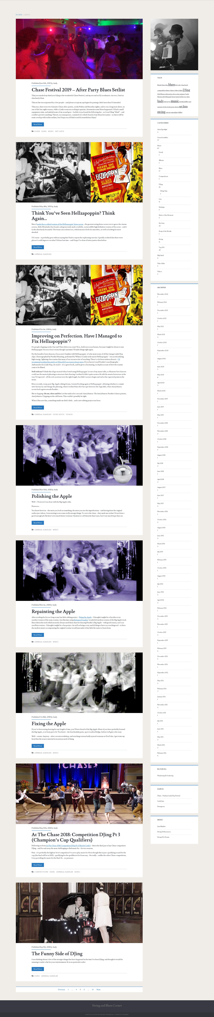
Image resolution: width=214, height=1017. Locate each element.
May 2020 (160, 375)
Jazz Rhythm (161, 826)
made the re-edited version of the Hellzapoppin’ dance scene (60, 224)
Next (98, 989)
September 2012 (162, 673)
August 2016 (161, 528)
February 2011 (161, 753)
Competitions (41, 872)
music (175, 101)
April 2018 (160, 479)
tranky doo (168, 112)
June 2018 (160, 471)
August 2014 (161, 576)
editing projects (169, 94)
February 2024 (162, 302)
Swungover (161, 806)
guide (163, 97)
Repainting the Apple (79, 570)
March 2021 (161, 334)
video (180, 112)
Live (160, 199)
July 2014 (160, 584)
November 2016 (162, 511)
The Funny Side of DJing (79, 913)
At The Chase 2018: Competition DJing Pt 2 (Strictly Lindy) (68, 846)
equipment (182, 94)
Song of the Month (165, 231)
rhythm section (170, 107)
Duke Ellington (161, 94)
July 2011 (160, 721)
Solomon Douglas (81, 620)
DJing (44, 131)
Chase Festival (184, 85)
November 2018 (162, 431)
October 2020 (162, 342)
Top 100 (161, 247)
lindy (160, 101)
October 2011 (161, 713)
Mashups (162, 207)
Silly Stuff (160, 255)
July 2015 (160, 552)
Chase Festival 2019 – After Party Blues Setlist (79, 49)
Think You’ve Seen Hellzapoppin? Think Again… (79, 172)
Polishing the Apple (79, 455)
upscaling (174, 112)
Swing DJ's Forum (163, 837)
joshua (188, 97)
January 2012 (161, 697)
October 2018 (161, 439)
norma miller (183, 102)
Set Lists (59, 131)
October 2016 (161, 520)
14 (93, 989)
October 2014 (161, 568)
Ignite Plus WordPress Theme (98, 1014)
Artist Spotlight (162, 129)
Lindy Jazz (160, 801)
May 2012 (160, 681)
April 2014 (160, 600)
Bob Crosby (178, 85)
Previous (61, 989)
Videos (69, 414)
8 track (161, 152)
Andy (55, 83)
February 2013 (161, 648)
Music (51, 131)
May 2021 (160, 326)
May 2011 (160, 737)
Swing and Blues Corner (107, 1006)
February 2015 (161, 560)
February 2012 (161, 689)
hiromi (173, 97)
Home (19, 15)
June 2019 (160, 407)
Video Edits (58, 414)
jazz (185, 97)
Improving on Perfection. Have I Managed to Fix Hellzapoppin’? (79, 295)
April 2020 (160, 383)
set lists (183, 106)
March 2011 (161, 745)
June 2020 (160, 367)
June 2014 (160, 592)
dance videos (174, 90)
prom (190, 102)
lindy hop (166, 102)
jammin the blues (179, 97)
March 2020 (161, 391)
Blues (37, 131)
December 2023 (162, 310)
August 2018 (161, 455)
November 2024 (162, 294)
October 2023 (161, 318)
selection (177, 107)
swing (161, 112)
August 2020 (161, 359)
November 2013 (162, 624)
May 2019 (160, 415)
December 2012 (162, 656)
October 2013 (161, 632)
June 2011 (160, 729)
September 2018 (162, 447)
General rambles (42, 254)
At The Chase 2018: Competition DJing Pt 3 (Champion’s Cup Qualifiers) (79, 794)
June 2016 (160, 536)
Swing (161, 239)
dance (168, 90)
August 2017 (161, 487)
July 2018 (160, 463)
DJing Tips (163, 191)
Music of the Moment (166, 215)
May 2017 (160, 503)
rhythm (165, 107)
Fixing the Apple (85, 617)
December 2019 (162, 399)
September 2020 (162, 350)
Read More (39, 124)
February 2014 (161, 608)
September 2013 (162, 640)
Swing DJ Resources (164, 832)
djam (180, 90)
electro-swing (176, 94)
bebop (166, 85)
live (169, 102)
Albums (161, 160)
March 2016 (161, 544)
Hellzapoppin (168, 97)
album (163, 85)
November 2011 (162, 705)
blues (171, 84)
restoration (160, 107)
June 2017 (160, 495)
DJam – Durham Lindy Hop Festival (168, 796)
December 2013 (162, 616)
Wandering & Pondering (165, 776)
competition (161, 90)
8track (159, 85)
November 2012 (162, 664)
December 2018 (162, 423)
